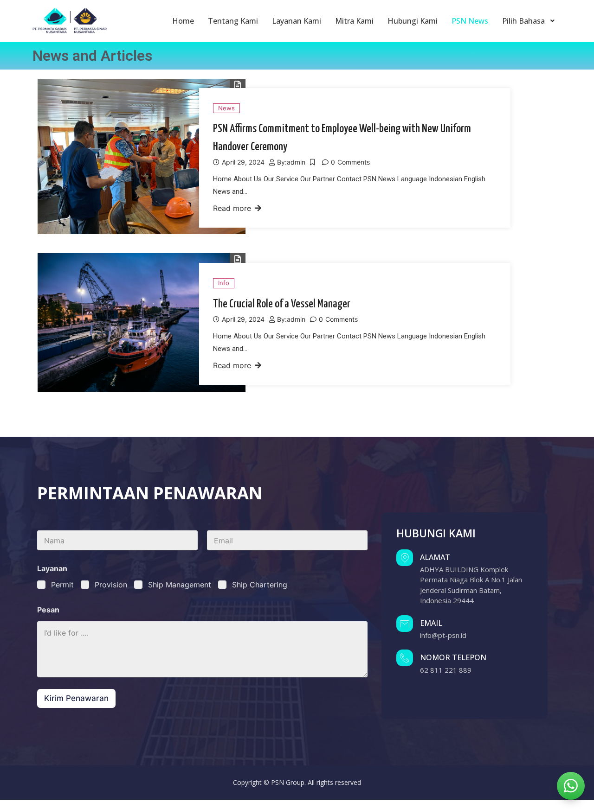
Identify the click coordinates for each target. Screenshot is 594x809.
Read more (232, 208)
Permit (62, 584)
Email (431, 623)
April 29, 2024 (243, 162)
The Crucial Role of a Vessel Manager (281, 304)
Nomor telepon (453, 657)
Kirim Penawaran (76, 698)
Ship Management (179, 584)
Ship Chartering (259, 584)
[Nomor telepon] (404, 658)
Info (223, 283)
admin (296, 162)
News (226, 108)
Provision (111, 584)
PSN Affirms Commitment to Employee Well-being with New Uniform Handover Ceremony (342, 138)
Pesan (48, 609)
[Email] (404, 623)
